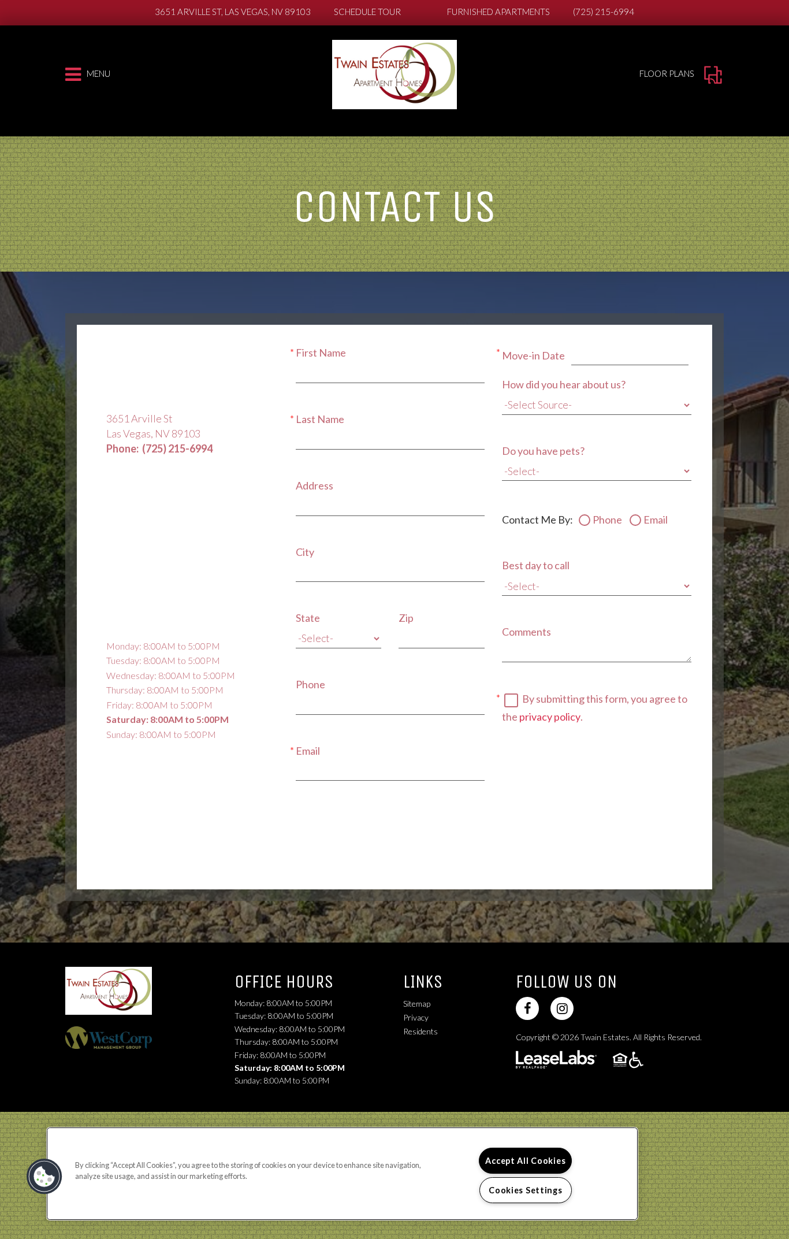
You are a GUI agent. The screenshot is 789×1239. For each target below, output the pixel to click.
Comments (526, 631)
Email (308, 750)
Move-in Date (533, 355)
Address (314, 485)
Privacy (416, 1017)
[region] (342, 1174)
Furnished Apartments (498, 11)
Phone (310, 684)
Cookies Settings (526, 1190)
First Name (321, 352)
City (305, 552)
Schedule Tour (367, 11)
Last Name (320, 419)
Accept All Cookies (525, 1161)
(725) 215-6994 (603, 11)
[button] (527, 1008)
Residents (420, 1031)
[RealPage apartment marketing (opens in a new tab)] (556, 1060)
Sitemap (416, 1003)
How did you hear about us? (564, 384)
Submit (332, 827)
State (308, 617)
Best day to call (536, 565)
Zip (406, 617)
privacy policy (549, 716)
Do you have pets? (543, 450)
